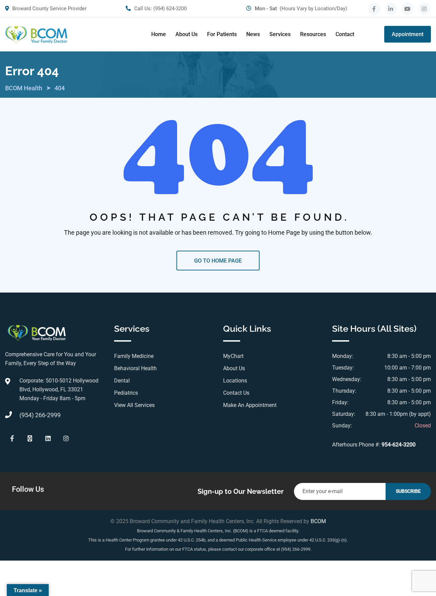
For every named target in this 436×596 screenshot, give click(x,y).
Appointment (407, 34)
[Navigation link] (374, 9)
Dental (122, 380)
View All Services (134, 405)
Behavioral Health (135, 368)
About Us (186, 34)
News (253, 34)
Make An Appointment (250, 405)
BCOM (318, 521)
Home (158, 34)
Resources (313, 34)
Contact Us (236, 393)
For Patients (222, 34)
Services (280, 34)
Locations (235, 380)
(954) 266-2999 (40, 415)
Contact (345, 34)
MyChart (233, 356)
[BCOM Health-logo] (36, 34)
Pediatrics (126, 393)
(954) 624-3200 (170, 8)
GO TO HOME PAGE (218, 260)
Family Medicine (134, 356)
